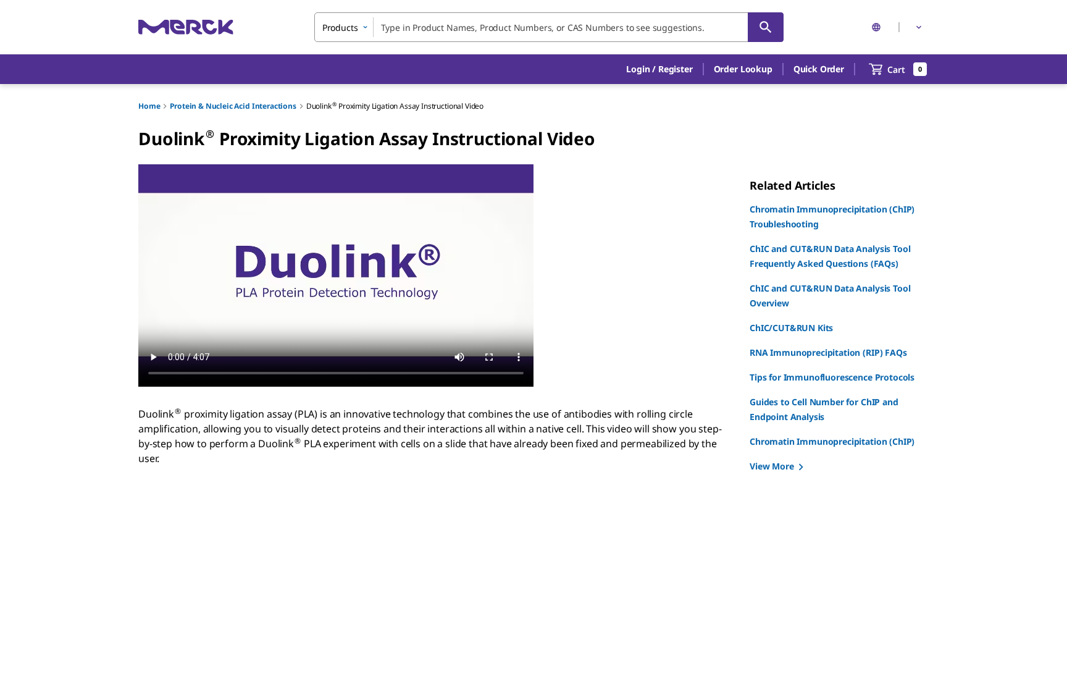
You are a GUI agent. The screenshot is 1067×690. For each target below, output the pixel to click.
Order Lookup (743, 69)
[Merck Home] (185, 27)
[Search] (766, 27)
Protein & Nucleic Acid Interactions (233, 106)
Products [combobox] (340, 27)
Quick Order (818, 69)
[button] (659, 69)
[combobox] (549, 27)
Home (149, 106)
